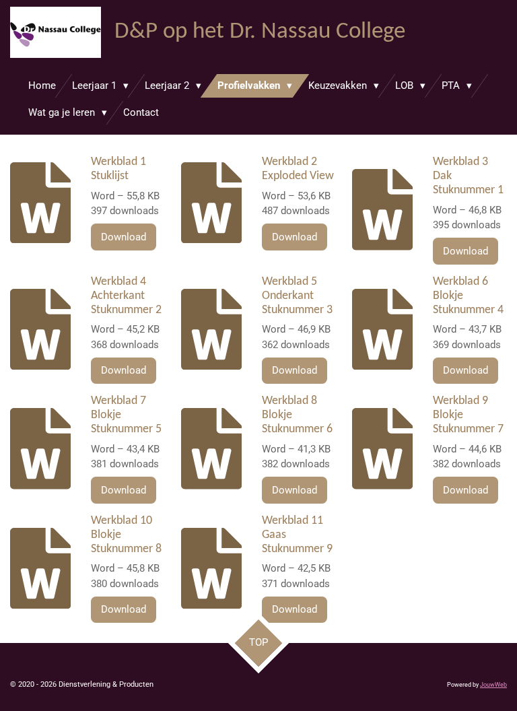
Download (123, 237)
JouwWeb (493, 684)
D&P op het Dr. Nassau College (259, 32)
